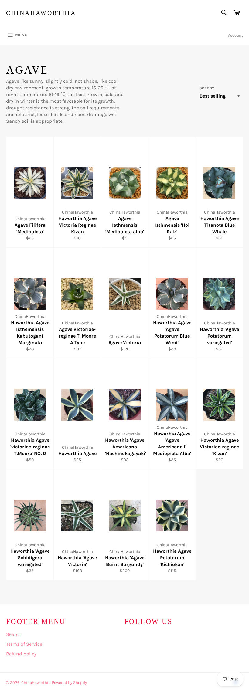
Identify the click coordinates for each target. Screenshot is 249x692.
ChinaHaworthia (41, 12)
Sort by (207, 88)
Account (235, 35)
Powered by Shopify (69, 682)
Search (14, 634)
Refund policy (21, 654)
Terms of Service (24, 644)
